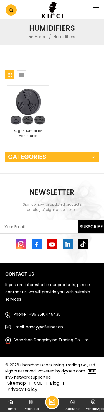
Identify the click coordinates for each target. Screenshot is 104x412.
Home (40, 37)
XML (38, 383)
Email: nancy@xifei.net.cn (38, 327)
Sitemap (16, 383)
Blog (54, 383)
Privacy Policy (22, 389)
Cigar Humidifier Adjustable (28, 133)
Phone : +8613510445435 (37, 314)
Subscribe (91, 226)
